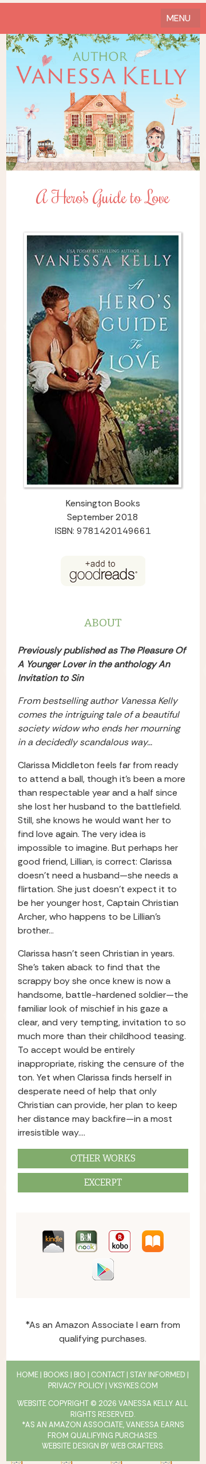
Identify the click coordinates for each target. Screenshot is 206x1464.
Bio (80, 1375)
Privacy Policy (76, 1386)
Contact (108, 1375)
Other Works (103, 1158)
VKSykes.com (133, 1386)
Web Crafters (136, 1446)
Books (56, 1375)
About (103, 622)
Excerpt (103, 1182)
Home (27, 1375)
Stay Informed (157, 1375)
